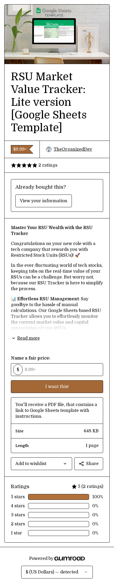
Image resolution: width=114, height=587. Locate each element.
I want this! (57, 386)
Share (92, 463)
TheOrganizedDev (73, 149)
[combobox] (41, 463)
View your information (43, 201)
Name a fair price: (30, 358)
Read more (28, 338)
